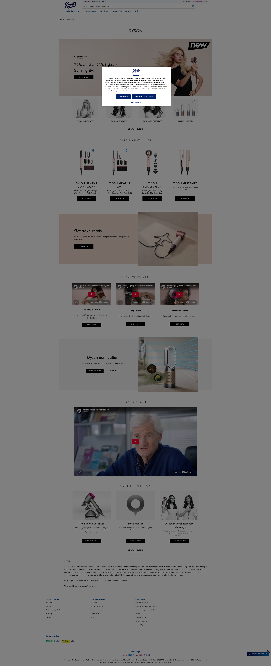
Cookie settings (136, 102)
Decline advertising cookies (144, 96)
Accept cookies (123, 96)
